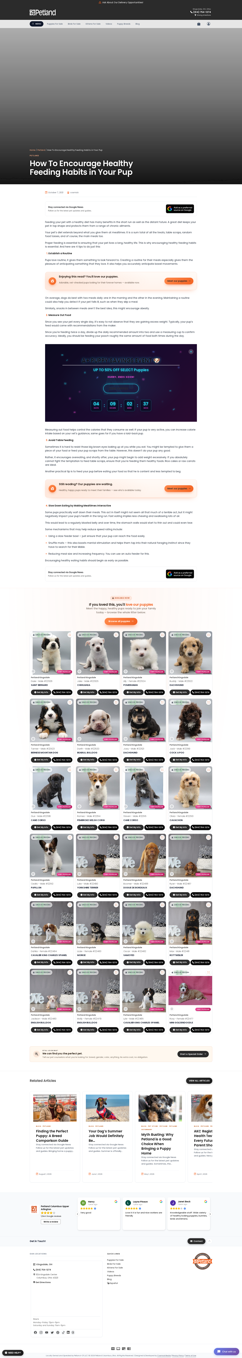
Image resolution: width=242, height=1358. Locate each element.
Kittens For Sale (93, 23)
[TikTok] (63, 1332)
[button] (41, 634)
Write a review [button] (51, 1221)
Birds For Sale (74, 23)
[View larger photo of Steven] (162, 769)
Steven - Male (134, 816)
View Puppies (118, 388)
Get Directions (43, 1282)
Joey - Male (133, 748)
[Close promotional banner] (191, 351)
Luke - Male (87, 883)
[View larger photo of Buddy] (208, 634)
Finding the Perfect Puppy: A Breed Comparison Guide (52, 1136)
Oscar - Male (134, 951)
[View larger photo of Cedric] (69, 837)
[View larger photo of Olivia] (208, 769)
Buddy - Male (181, 681)
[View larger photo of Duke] (69, 634)
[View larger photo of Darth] (116, 702)
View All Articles (199, 1080)
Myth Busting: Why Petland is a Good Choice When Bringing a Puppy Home (157, 1144)
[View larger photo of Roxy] (208, 972)
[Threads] (73, 1332)
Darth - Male (88, 748)
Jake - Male (87, 681)
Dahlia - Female (44, 951)
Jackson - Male (43, 1018)
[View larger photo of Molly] (116, 972)
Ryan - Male (180, 883)
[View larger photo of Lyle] (162, 972)
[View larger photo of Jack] (208, 702)
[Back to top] (209, 1241)
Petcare (163, 1126)
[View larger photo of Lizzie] (116, 904)
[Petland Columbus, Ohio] (43, 12)
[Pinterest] (58, 1332)
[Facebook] (35, 1332)
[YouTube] (46, 1332)
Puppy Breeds (123, 23)
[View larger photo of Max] (208, 904)
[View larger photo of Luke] (116, 837)
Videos (109, 23)
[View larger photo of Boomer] (162, 837)
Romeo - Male (88, 816)
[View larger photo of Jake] (116, 634)
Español (113, 1283)
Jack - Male (180, 748)
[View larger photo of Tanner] (69, 702)
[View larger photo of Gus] (69, 769)
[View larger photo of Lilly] (162, 634)
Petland (41, 150)
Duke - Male (41, 681)
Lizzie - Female (89, 951)
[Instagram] (41, 1332)
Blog (138, 23)
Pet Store (153, 1126)
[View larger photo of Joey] (162, 702)
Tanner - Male (43, 748)
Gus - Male (41, 816)
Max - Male (179, 951)
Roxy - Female (181, 1018)
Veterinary (146, 1129)
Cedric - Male (42, 883)
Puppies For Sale (55, 23)
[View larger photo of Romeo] (116, 769)
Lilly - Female (134, 681)
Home (32, 150)
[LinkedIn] (68, 1332)
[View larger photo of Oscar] (162, 904)
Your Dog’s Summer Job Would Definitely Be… (106, 1136)
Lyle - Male (133, 1018)
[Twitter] (52, 1332)
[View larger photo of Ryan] (208, 837)
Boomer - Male (135, 883)
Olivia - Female (181, 816)
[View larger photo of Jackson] (69, 972)
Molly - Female (89, 1018)
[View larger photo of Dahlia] (69, 904)
